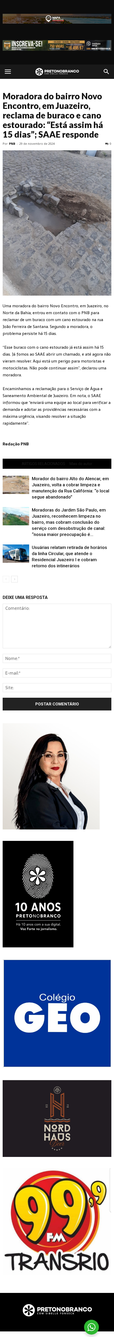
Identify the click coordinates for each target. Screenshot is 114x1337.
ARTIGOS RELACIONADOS (43, 464)
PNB (12, 144)
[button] (106, 72)
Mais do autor (80, 464)
